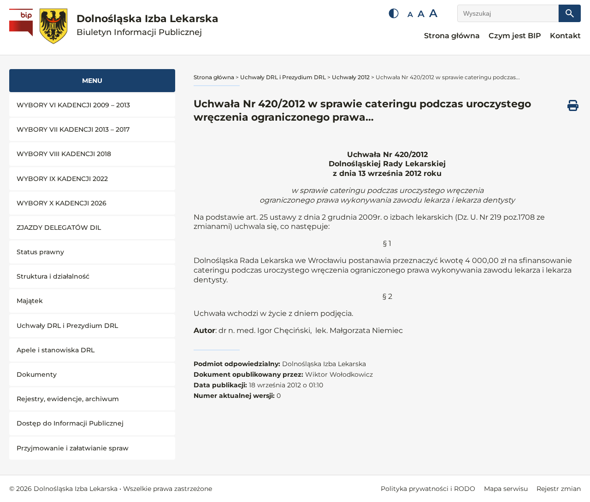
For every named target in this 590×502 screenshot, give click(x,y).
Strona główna (452, 35)
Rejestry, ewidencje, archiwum (68, 399)
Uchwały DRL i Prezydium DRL (67, 325)
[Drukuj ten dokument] (573, 105)
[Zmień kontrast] (393, 13)
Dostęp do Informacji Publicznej (70, 423)
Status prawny (40, 252)
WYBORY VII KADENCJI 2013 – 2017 (73, 129)
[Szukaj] (570, 13)
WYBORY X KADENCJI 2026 (61, 203)
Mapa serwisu (506, 488)
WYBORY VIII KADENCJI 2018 (64, 154)
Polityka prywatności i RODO (428, 488)
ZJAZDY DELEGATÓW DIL (59, 227)
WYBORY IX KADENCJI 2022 (62, 179)
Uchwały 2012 (351, 77)
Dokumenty (37, 374)
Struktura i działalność (53, 276)
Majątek (30, 301)
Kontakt (565, 35)
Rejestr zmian (559, 488)
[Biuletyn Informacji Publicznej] (22, 27)
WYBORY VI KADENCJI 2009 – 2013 (73, 105)
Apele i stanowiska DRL (55, 350)
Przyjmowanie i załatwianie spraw (73, 448)
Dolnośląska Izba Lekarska (147, 25)
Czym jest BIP (515, 35)
